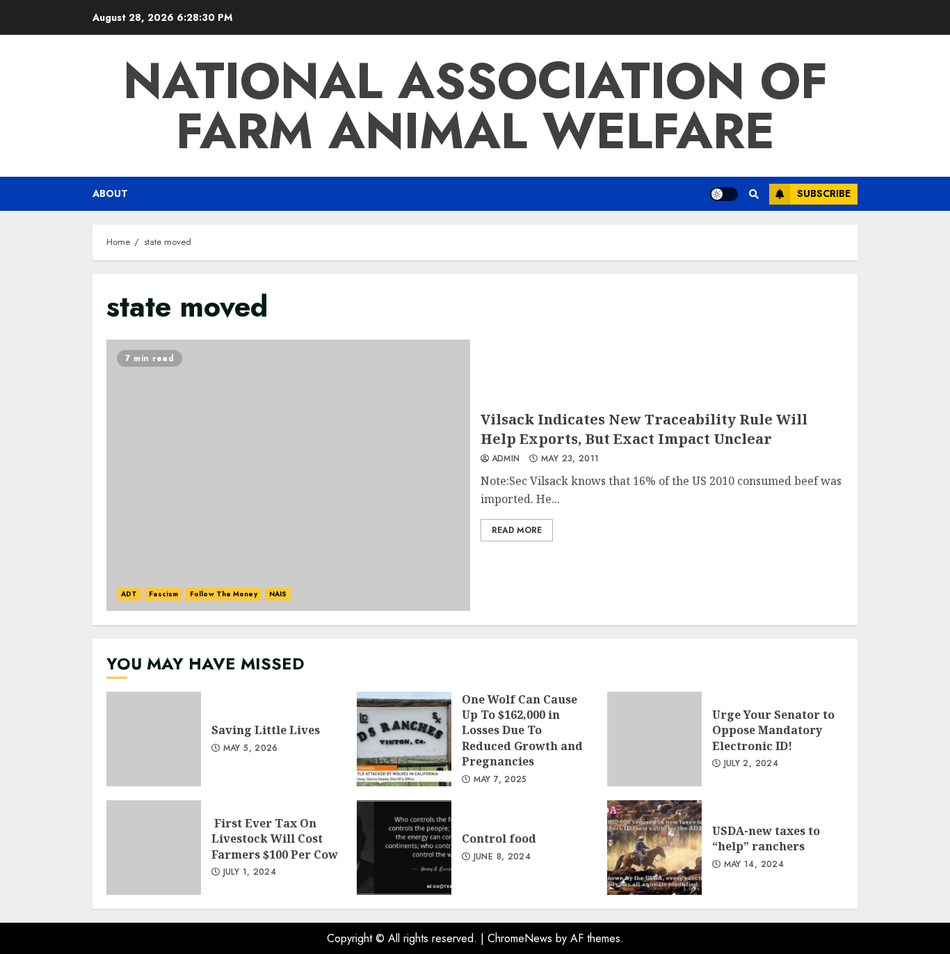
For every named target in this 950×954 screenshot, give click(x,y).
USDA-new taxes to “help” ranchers (654, 847)
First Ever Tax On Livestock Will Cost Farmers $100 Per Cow (153, 847)
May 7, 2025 (500, 780)
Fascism (163, 594)
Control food (404, 847)
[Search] (753, 194)
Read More (517, 530)
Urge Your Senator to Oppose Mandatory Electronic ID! (654, 739)
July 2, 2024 (751, 764)
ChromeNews (520, 938)
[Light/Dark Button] (724, 194)
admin (506, 459)
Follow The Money (223, 594)
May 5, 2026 (250, 748)
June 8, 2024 (502, 857)
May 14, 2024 (754, 864)
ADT (129, 594)
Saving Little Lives (153, 739)
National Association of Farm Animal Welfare (475, 106)
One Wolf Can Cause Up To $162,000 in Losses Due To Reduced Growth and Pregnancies (404, 739)
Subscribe (824, 193)
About (110, 193)
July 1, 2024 (249, 872)
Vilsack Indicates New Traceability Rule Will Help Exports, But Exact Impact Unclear (288, 475)
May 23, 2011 (570, 459)
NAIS (278, 594)
